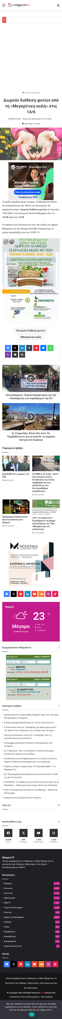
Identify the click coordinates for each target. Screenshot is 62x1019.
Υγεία (6, 927)
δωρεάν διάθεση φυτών (31, 330)
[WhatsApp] (50, 348)
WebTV (7, 902)
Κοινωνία (35, 93)
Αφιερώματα (10, 941)
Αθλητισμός (9, 898)
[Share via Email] (15, 355)
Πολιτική (8, 893)
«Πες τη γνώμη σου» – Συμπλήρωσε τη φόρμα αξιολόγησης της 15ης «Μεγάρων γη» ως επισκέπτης (43, 523)
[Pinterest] (36, 348)
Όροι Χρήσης (47, 997)
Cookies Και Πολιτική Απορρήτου (24, 997)
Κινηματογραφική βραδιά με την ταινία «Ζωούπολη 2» (29, 722)
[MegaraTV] (20, 5)
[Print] (22, 355)
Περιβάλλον (9, 931)
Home (27, 93)
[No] (58, 1009)
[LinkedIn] (22, 348)
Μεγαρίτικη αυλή (31, 337)
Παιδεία (7, 922)
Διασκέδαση (10, 936)
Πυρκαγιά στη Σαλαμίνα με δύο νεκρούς (22, 797)
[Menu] (3, 6)
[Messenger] (43, 348)
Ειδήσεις (8, 883)
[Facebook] (8, 348)
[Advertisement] (31, 59)
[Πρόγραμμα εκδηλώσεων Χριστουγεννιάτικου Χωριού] (16, 506)
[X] (15, 348)
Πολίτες (8, 912)
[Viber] (8, 355)
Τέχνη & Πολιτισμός (13, 907)
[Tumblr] (29, 348)
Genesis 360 (50, 993)
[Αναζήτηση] (58, 6)
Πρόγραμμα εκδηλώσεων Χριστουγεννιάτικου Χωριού (15, 520)
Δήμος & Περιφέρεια (14, 917)
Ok (31, 1014)
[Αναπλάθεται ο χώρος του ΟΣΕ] (16, 463)
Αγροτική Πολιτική (13, 946)
